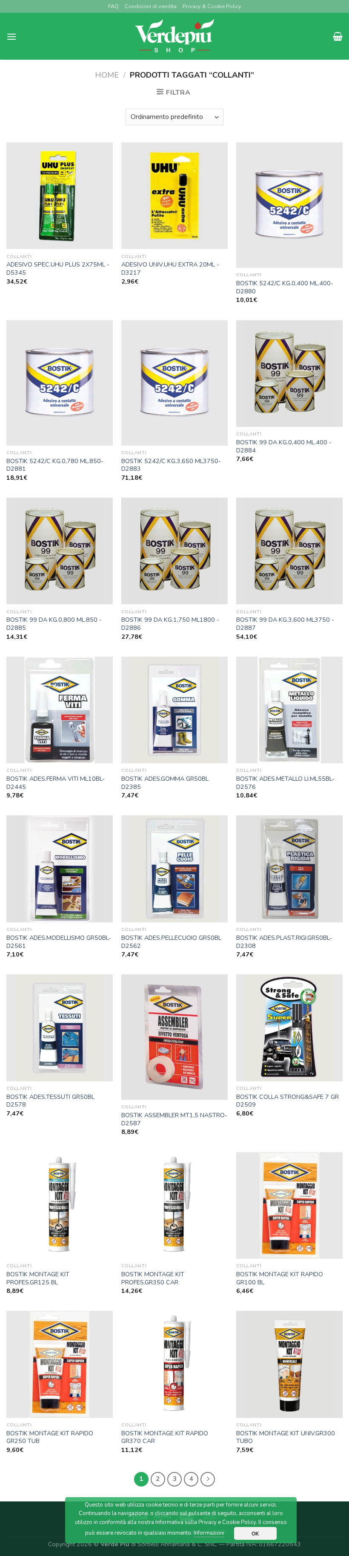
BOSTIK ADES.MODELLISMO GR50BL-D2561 (58, 942)
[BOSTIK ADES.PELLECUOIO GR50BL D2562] (174, 868)
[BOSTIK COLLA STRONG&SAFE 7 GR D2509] (289, 1027)
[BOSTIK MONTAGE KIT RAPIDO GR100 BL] (289, 1205)
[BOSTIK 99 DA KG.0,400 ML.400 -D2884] (289, 373)
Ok (256, 1533)
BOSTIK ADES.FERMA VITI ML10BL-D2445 (55, 783)
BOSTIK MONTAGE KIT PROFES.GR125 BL (37, 1278)
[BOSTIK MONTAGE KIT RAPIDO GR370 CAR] (174, 1364)
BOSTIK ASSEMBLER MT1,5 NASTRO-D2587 (174, 1119)
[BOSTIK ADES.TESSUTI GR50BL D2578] (59, 1027)
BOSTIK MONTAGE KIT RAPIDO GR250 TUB (49, 1437)
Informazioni (209, 1533)
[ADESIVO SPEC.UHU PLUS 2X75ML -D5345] (59, 195)
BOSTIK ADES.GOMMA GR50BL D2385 (165, 783)
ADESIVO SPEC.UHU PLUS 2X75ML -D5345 (57, 268)
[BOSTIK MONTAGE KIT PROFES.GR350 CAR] (174, 1205)
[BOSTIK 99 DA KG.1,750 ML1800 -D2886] (174, 551)
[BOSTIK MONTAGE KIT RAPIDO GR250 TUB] (59, 1364)
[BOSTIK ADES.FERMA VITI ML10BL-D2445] (59, 710)
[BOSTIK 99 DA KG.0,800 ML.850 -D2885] (59, 551)
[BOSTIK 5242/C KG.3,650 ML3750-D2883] (174, 383)
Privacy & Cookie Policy (212, 6)
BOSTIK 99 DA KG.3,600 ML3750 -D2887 (285, 624)
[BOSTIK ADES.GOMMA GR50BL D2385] (174, 710)
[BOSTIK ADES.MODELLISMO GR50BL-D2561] (59, 868)
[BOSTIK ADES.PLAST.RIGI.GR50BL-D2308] (289, 868)
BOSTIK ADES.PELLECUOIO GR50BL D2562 (171, 942)
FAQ (113, 6)
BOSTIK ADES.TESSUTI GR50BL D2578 (50, 1101)
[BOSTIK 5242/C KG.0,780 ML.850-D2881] (59, 383)
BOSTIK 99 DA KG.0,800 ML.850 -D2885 (54, 624)
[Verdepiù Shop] (174, 36)
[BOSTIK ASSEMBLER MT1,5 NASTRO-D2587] (174, 1037)
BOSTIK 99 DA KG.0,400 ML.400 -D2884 (284, 446)
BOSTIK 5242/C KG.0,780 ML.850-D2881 (54, 465)
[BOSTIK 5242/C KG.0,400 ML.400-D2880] (289, 205)
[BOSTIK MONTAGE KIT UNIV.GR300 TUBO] (289, 1364)
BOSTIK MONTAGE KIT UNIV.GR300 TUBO (285, 1437)
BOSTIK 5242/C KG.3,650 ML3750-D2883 (171, 465)
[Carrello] (338, 36)
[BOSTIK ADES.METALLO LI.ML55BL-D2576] (289, 710)
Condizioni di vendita (151, 6)
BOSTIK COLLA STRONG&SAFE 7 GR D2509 (287, 1101)
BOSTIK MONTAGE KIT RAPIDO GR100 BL (279, 1278)
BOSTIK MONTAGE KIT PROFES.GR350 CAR (152, 1278)
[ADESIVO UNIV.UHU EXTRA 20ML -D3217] (174, 195)
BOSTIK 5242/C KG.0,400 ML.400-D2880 (284, 287)
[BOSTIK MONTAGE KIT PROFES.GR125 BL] (59, 1205)
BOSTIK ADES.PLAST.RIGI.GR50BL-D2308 (284, 942)
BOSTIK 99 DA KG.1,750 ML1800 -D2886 (170, 624)
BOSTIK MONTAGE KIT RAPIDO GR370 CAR (164, 1437)
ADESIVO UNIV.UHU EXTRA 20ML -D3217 (170, 268)
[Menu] (11, 36)
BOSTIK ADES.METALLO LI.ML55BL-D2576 (285, 783)
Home (107, 75)
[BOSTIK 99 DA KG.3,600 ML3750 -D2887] (289, 551)
